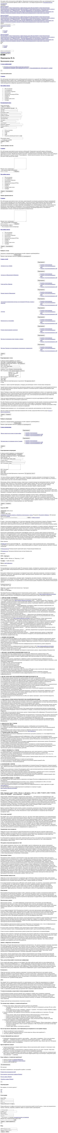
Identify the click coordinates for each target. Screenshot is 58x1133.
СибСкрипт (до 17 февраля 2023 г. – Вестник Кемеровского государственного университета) (26, 10)
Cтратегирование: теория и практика (10, 11)
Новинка (7, 131)
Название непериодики (6, 461)
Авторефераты (8, 90)
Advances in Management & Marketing (9, 275)
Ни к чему (3, 362)
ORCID (2, 111)
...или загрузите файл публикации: (9, 170)
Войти (29, 517)
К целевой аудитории (11, 362)
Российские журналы (10, 91)
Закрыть (3, 141)
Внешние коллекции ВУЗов (12, 94)
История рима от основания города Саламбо (11, 441)
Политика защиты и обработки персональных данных (20, 515)
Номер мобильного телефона (8, 1103)
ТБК (6, 133)
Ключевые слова (5, 112)
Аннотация (3, 123)
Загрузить (16, 171)
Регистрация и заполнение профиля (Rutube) (11, 1074)
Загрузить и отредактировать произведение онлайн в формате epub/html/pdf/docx (20, 253)
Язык (2, 364)
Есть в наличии (9, 130)
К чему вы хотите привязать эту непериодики (12, 453)
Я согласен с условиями (8, 1117)
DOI (2, 121)
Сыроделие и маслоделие (43, 12)
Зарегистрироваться (10, 1121)
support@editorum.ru (18, 1059)
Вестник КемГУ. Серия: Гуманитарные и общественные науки (16, 7)
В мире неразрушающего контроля (9, 329)
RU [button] (1, 28)
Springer (7, 100)
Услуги (50, 410)
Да (4, 379)
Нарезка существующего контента (9, 256)
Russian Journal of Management (8, 293)
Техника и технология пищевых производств (12, 12)
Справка (3, 76)
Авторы (3, 109)
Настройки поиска (5, 85)
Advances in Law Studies (6, 265)
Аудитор (3, 311)
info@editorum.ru (8, 563)
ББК (6, 134)
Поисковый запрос (5, 138)
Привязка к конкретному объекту (9, 363)
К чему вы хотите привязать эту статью (10, 360)
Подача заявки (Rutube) (6, 1076)
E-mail (2, 1111)
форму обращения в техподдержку (17, 1060)
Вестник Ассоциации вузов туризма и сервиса (12, 339)
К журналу (19, 362)
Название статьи (5, 369)
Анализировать (9, 191)
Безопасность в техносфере (7, 320)
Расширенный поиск (6, 102)
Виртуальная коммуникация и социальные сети (42, 11)
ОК (15, 1120)
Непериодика (4, 474)
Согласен (3, 5)
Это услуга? (3, 378)
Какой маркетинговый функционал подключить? (12, 381)
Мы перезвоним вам (5, 1064)
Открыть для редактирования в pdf (48, 268)
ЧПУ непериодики (5, 458)
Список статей (4, 259)
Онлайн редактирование (46, 264)
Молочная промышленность (30, 12)
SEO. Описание (4, 376)
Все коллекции (8, 88)
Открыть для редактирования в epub (34, 434)
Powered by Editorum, (44, 515)
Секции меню (4, 367)
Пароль (2, 1130)
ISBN (2, 127)
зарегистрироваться (5, 412)
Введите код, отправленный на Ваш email (11, 1118)
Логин (2, 1128)
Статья (2, 382)
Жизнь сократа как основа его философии (11, 433)
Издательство (4, 114)
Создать (8, 516)
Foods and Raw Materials (24, 11)
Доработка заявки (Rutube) (7, 1079)
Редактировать (41, 262)
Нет (2, 379)
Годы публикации (5, 105)
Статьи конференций (6, 64)
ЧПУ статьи (3, 366)
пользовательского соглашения (21, 1117)
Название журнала (5, 124)
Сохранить (8, 414)
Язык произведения (5, 108)
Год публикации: (5, 225)
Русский (5, 30)
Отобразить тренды (7, 139)
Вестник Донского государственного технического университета (16, 348)
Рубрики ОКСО (5, 126)
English (5, 32)
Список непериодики (6, 427)
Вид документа (4, 117)
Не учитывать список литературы (10, 226)
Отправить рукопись (6, 25)
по (5, 106)
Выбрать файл (17, 254)
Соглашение (4, 515)
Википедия (8, 93)
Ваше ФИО (3, 1098)
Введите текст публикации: (7, 168)
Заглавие (3, 120)
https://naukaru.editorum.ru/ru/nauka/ (47, 594)
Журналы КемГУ (5, 6)
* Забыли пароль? (35, 517)
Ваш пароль (3, 1113)
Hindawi (7, 97)
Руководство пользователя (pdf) (8, 1072)
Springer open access (9, 98)
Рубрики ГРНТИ (5, 115)
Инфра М (7, 95)
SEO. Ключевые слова (6, 370)
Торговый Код (4, 118)
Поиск (2, 23)
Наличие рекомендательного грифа (13, 135)
